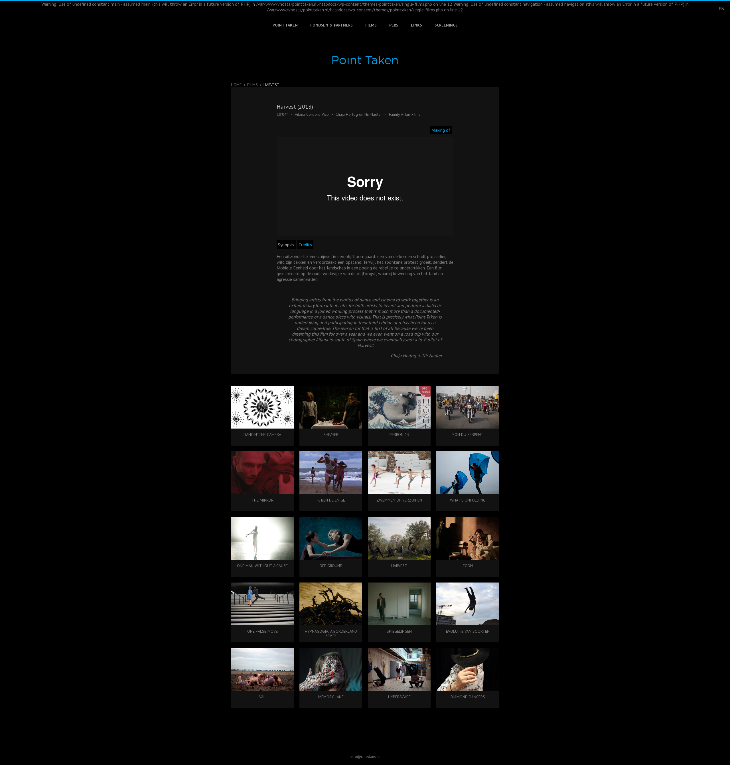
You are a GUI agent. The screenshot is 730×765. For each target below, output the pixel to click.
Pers (393, 25)
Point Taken (285, 25)
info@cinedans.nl (365, 756)
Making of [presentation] (441, 130)
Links (416, 25)
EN (721, 8)
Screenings (446, 25)
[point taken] (365, 59)
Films (371, 25)
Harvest (271, 84)
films (252, 84)
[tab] (441, 130)
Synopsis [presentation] (286, 244)
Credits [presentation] (305, 244)
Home (236, 84)
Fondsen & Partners (331, 25)
